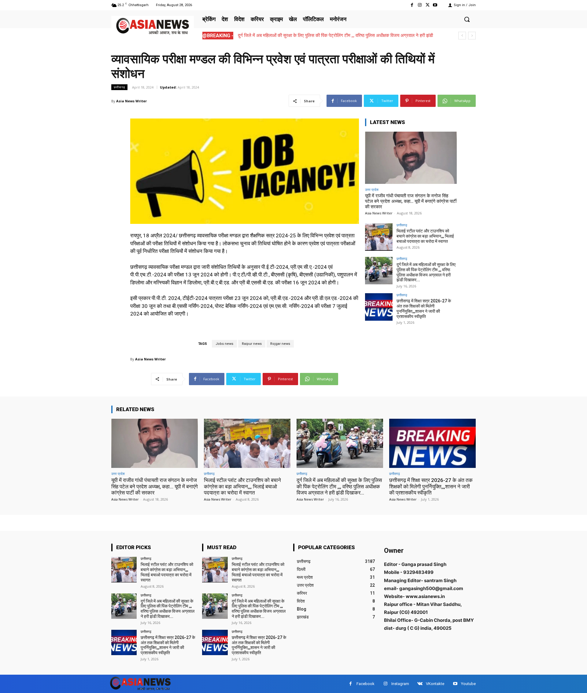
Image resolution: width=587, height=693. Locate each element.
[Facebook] (412, 5)
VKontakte (435, 683)
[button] (467, 19)
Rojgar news (280, 344)
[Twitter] (427, 5)
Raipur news (252, 344)
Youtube (468, 683)
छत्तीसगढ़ (119, 87)
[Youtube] (435, 5)
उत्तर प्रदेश (371, 189)
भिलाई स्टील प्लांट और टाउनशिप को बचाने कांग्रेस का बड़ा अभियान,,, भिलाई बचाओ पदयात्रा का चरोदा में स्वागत (425, 236)
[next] (472, 35)
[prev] (462, 35)
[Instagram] (419, 5)
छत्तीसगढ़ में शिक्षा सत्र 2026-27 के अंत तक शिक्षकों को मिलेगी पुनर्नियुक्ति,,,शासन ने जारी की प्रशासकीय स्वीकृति (424, 308)
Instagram (400, 683)
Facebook (365, 683)
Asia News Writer (131, 101)
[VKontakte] (420, 683)
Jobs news (224, 344)
